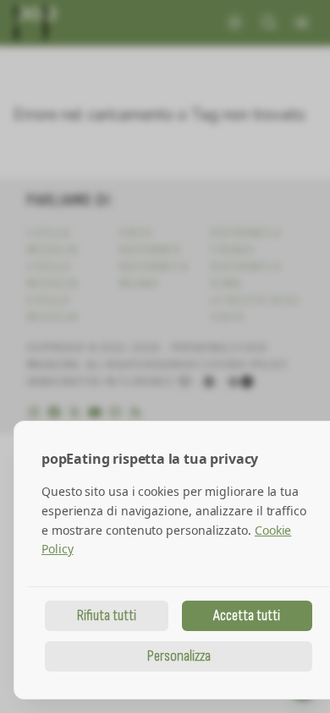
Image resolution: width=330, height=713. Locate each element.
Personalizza (179, 656)
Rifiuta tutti (106, 615)
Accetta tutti (246, 615)
